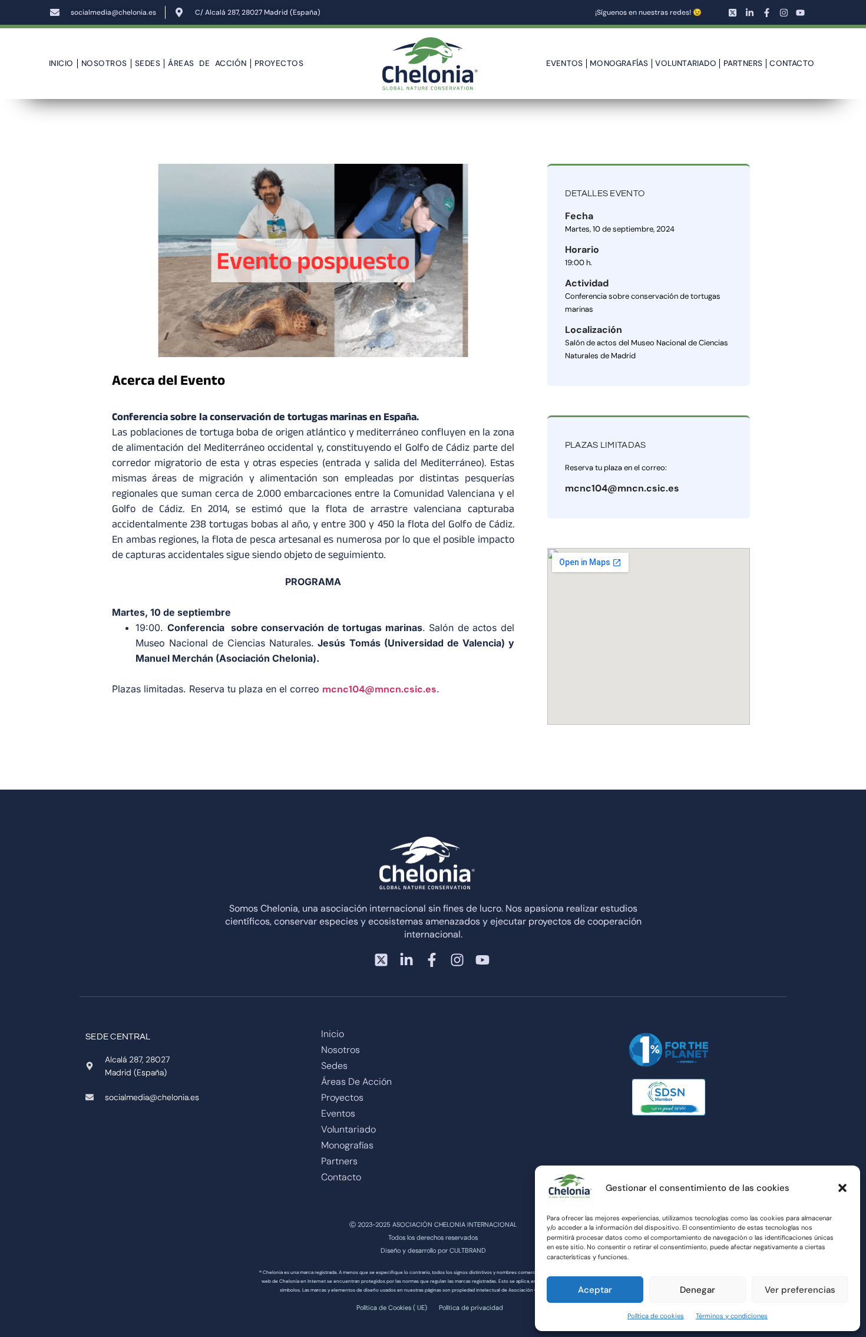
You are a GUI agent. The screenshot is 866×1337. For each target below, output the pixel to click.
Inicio (61, 63)
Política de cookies (655, 1316)
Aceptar (595, 1290)
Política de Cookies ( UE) (391, 1307)
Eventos (564, 63)
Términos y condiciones (732, 1316)
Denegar (697, 1290)
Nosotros (104, 63)
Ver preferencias (800, 1290)
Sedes (148, 63)
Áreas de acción (207, 63)
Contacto (791, 63)
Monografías (619, 63)
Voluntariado (685, 63)
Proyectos (279, 63)
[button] (842, 1188)
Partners (743, 63)
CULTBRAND (467, 1250)
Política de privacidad (471, 1307)
